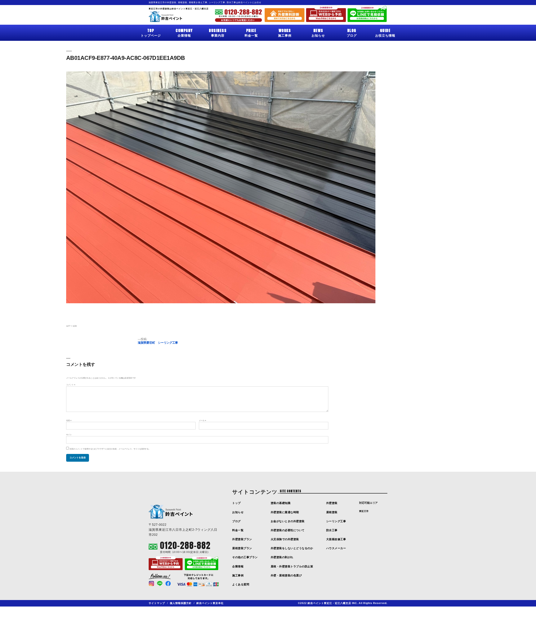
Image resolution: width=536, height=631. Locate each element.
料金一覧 (251, 32)
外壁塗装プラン (242, 539)
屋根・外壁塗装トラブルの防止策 (292, 566)
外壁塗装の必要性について (288, 530)
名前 (68, 420)
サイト (69, 435)
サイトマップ (157, 603)
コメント (70, 385)
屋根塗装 (332, 512)
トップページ (151, 32)
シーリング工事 (336, 521)
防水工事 (332, 530)
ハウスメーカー (336, 548)
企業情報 (184, 32)
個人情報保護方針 (181, 603)
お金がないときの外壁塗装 (288, 521)
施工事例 (284, 32)
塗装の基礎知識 (281, 503)
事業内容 (218, 32)
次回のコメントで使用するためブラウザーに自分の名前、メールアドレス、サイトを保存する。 (110, 449)
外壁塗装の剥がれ (282, 557)
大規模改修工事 (336, 539)
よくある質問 (240, 584)
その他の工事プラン (245, 557)
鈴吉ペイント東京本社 (210, 603)
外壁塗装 (332, 503)
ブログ (352, 32)
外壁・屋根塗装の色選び (286, 575)
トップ (236, 503)
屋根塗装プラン (242, 548)
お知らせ (318, 32)
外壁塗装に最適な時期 (285, 512)
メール (202, 420)
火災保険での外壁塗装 (285, 539)
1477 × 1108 (71, 326)
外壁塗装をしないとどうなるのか (292, 548)
